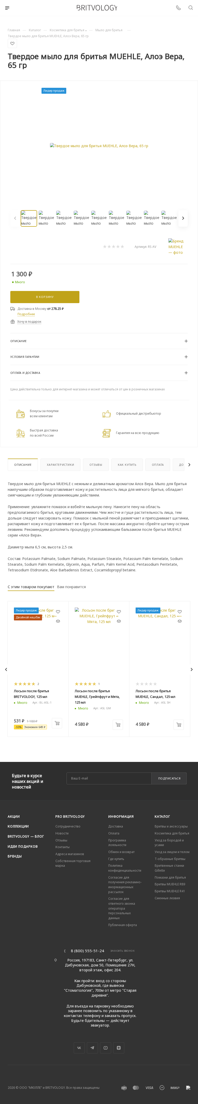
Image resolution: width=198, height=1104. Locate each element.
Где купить (116, 859)
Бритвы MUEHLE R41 (170, 891)
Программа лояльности (117, 842)
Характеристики (60, 465)
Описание (22, 465)
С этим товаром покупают (31, 586)
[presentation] (6, 669)
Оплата (158, 465)
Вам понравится (71, 586)
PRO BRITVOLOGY (70, 816)
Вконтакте (79, 1047)
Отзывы (95, 465)
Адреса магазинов (69, 854)
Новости (62, 833)
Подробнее (26, 314)
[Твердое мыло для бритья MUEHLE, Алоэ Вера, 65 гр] (99, 146)
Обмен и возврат (121, 852)
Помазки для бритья (170, 877)
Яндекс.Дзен (118, 1047)
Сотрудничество (67, 826)
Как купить (127, 465)
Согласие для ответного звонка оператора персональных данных (121, 908)
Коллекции (18, 826)
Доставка (115, 826)
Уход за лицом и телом (172, 852)
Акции (14, 816)
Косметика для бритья (172, 833)
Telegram (92, 1047)
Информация (121, 816)
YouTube (105, 1047)
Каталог (162, 816)
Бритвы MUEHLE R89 (170, 884)
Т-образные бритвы (170, 859)
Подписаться (169, 778)
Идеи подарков (23, 846)
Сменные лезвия (167, 898)
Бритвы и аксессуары (171, 826)
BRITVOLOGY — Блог (26, 836)
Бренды (15, 856)
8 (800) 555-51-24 (87, 951)
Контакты (62, 847)
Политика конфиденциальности (124, 868)
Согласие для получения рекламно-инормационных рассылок (125, 884)
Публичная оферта (122, 925)
